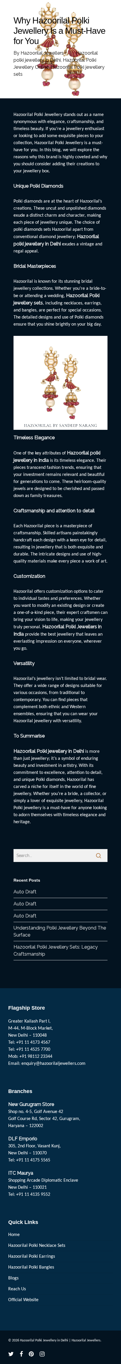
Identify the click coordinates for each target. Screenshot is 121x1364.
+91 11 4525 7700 (33, 1049)
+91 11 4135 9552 (33, 1194)
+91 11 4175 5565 (33, 1160)
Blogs (13, 1278)
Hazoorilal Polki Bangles (31, 1267)
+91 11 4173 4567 (33, 1042)
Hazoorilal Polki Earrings (31, 1256)
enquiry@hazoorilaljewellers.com (53, 1063)
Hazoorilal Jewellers (42, 53)
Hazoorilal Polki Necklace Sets (36, 1245)
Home (14, 1234)
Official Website (23, 1300)
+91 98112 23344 (35, 1056)
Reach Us (17, 1289)
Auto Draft (25, 892)
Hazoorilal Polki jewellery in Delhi (49, 751)
